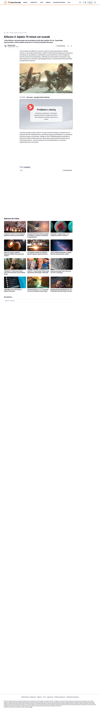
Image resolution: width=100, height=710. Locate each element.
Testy (41, 2)
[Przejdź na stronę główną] (5, 3)
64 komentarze (61, 46)
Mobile (25, 2)
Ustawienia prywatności (72, 697)
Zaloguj (90, 2)
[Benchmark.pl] (15, 2)
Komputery (34, 2)
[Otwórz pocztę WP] (80, 2)
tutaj (31, 707)
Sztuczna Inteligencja (59, 2)
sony (21, 170)
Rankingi (48, 2)
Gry (69, 2)
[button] (84, 2)
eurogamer (27, 167)
